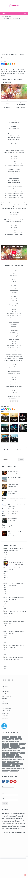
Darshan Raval (5, 743)
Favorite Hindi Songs (6, 696)
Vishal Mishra (5, 770)
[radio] (10, 401)
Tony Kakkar (20, 768)
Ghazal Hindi (4, 698)
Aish (19, 737)
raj (17, 761)
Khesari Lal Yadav (10, 754)
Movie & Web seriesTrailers (8, 706)
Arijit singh (11, 739)
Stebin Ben (5, 768)
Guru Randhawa (6, 748)
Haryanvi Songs (5, 701)
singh (13, 766)
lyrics (17, 754)
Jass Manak (16, 750)
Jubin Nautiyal (5, 752)
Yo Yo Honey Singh (14, 770)
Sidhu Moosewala (6, 766)
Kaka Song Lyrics (14, 752)
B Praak (16, 741)
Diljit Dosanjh (22, 743)
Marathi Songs (5, 703)
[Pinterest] (6, 64)
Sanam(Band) (15, 763)
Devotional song (14, 743)
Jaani (10, 750)
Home (3, 16)
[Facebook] (2, 64)
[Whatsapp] (8, 64)
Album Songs (8, 16)
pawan (21, 759)
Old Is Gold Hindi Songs (7, 710)
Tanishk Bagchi (12, 768)
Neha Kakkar (18, 757)
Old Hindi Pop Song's (7, 759)
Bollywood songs (5, 691)
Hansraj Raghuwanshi (15, 748)
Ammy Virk (5, 739)
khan (3, 754)
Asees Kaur (5, 741)
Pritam (4, 761)
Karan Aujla (22, 752)
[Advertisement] (14, 35)
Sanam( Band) (5, 718)
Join (4, 727)
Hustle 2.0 (5, 750)
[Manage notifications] (25, 875)
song (18, 766)
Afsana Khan (13, 737)
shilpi (21, 763)
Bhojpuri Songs (5, 689)
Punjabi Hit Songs (6, 713)
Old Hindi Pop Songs (6, 708)
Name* (3, 793)
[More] (14, 64)
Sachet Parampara (6, 763)
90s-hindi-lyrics (6, 737)
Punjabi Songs (5, 715)
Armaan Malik (18, 739)
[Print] (12, 64)
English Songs (5, 693)
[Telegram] (10, 64)
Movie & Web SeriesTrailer (8, 757)
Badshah (11, 741)
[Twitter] (4, 64)
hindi (23, 748)
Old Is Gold (16, 759)
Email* (3, 798)
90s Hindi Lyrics (5, 684)
